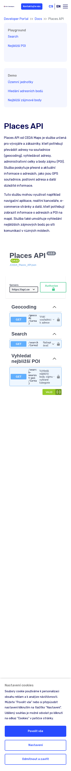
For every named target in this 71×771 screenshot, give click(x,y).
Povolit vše (35, 731)
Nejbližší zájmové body (25, 100)
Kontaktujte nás (31, 6)
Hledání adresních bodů (25, 91)
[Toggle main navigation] (65, 6)
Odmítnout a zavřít (35, 759)
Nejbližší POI (17, 46)
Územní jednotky (20, 82)
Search (13, 36)
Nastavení (35, 745)
